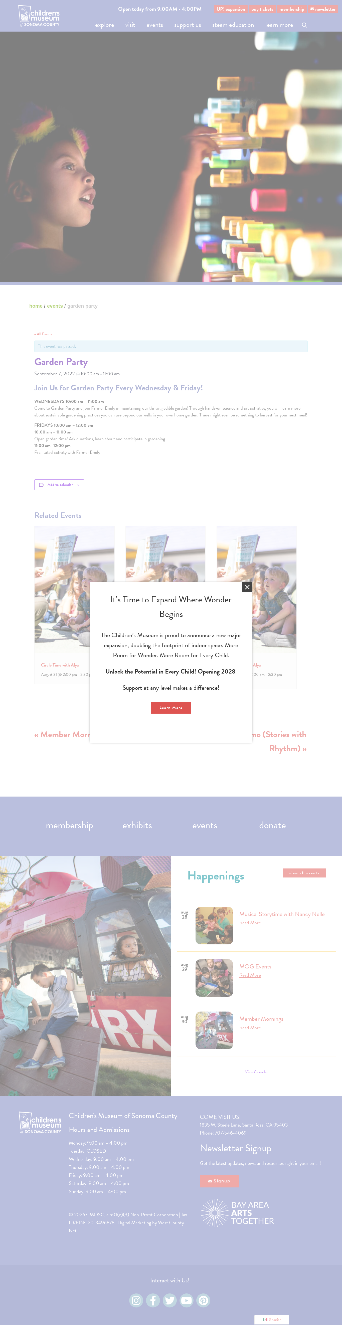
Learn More (171, 708)
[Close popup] (247, 587)
